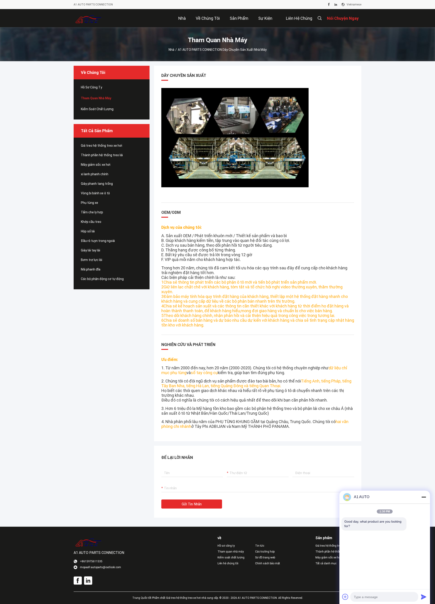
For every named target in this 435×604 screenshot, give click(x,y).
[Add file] (345, 597)
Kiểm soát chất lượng (97, 109)
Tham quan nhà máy (96, 98)
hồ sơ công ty (91, 87)
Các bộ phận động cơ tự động (102, 279)
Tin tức (259, 545)
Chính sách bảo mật (267, 563)
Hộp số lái (88, 231)
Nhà (171, 49)
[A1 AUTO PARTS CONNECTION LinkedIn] (336, 4)
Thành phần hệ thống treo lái (102, 155)
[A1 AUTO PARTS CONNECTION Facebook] (328, 4)
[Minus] (423, 497)
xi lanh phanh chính (94, 174)
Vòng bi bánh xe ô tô (95, 193)
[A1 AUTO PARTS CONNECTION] (88, 18)
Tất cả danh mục (325, 563)
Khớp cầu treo (91, 222)
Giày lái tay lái (90, 250)
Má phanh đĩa (90, 269)
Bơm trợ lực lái (91, 260)
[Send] (423, 597)
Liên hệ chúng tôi (228, 563)
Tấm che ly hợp (92, 212)
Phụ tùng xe (89, 203)
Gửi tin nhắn (192, 504)
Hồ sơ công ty (226, 545)
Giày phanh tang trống (97, 183)
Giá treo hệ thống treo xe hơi (101, 145)
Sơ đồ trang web (265, 557)
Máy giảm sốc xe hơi (95, 164)
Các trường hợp (265, 551)
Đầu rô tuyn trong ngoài (98, 241)
